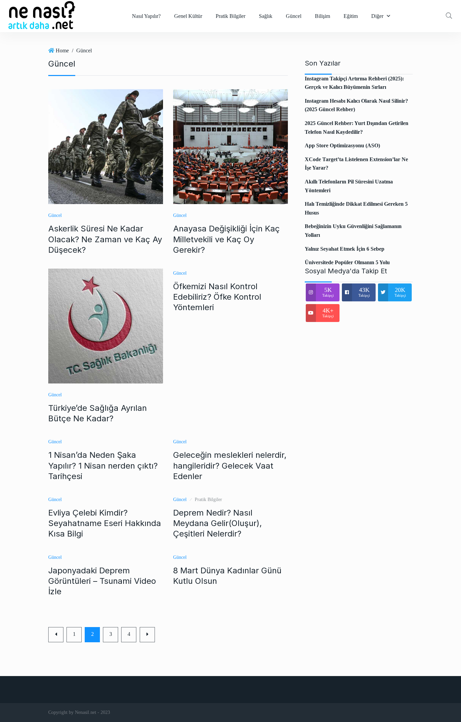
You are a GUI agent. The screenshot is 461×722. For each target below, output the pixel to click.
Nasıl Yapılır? (146, 16)
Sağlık (265, 16)
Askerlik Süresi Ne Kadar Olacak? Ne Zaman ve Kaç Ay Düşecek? (105, 239)
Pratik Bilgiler (230, 16)
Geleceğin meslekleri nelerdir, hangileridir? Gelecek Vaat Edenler (230, 465)
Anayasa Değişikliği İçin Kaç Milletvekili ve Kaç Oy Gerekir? (226, 239)
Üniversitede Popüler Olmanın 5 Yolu (347, 262)
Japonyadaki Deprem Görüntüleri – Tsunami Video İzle (102, 581)
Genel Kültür (188, 16)
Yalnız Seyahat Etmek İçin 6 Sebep (344, 249)
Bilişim (322, 16)
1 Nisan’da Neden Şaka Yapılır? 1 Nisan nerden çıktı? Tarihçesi (103, 465)
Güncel (293, 16)
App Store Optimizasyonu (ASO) (342, 145)
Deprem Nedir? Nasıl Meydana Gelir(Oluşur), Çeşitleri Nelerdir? (217, 523)
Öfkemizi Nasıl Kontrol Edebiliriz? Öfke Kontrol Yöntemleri (217, 296)
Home (62, 50)
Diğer (377, 16)
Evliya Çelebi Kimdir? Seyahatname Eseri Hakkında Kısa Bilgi (104, 523)
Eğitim (351, 16)
